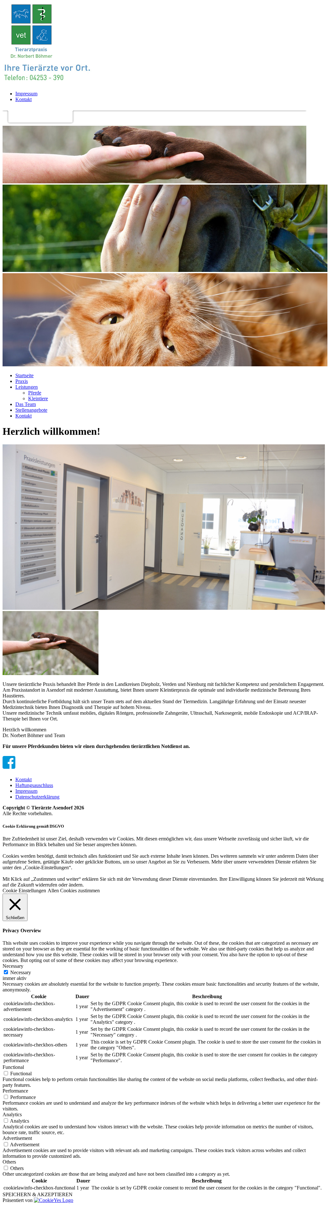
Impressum (26, 93)
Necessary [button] (13, 966)
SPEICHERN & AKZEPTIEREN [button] (38, 1194)
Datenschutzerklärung (37, 796)
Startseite (24, 375)
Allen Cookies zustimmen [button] (74, 890)
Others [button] (9, 1162)
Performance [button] (15, 1091)
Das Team (25, 404)
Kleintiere (38, 398)
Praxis (21, 381)
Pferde (34, 392)
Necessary (20, 972)
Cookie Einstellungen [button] (24, 890)
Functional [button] (13, 1067)
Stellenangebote (31, 410)
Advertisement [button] (17, 1138)
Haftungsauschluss (34, 785)
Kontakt (23, 99)
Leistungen (26, 387)
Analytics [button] (12, 1114)
